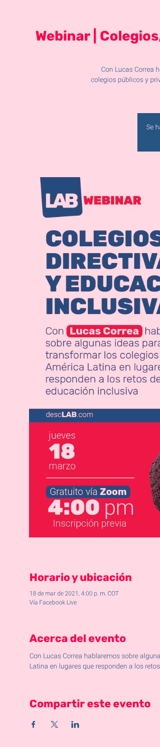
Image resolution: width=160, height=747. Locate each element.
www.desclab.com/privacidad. (40, 742)
